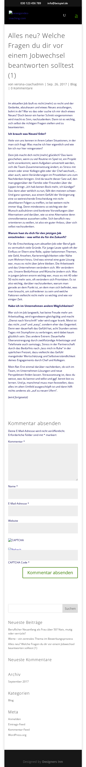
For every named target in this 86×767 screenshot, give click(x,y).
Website (13, 521)
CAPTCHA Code (17, 562)
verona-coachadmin (29, 84)
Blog (73, 84)
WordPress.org (17, 735)
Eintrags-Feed (16, 724)
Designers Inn (52, 761)
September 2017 (18, 681)
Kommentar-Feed (19, 729)
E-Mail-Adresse (18, 503)
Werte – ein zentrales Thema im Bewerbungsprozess (40, 639)
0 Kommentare (22, 88)
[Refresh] (14, 549)
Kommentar (16, 441)
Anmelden (14, 719)
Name (13, 486)
